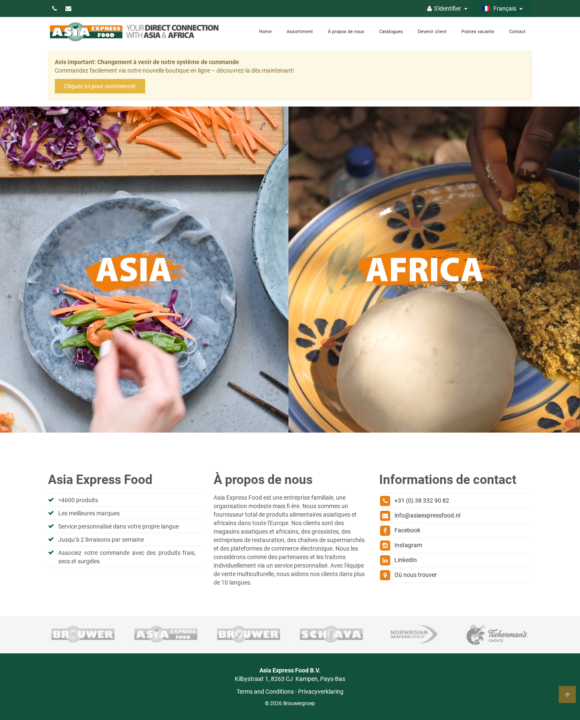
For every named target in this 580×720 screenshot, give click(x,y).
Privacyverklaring (320, 691)
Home (265, 31)
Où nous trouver (415, 574)
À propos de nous (346, 31)
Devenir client (432, 31)
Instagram (408, 545)
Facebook (407, 530)
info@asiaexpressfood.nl (427, 515)
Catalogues (391, 31)
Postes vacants (478, 31)
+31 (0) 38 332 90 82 (421, 500)
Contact (517, 31)
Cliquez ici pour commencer (100, 86)
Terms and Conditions (265, 691)
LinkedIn (405, 560)
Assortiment (300, 31)
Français (504, 8)
